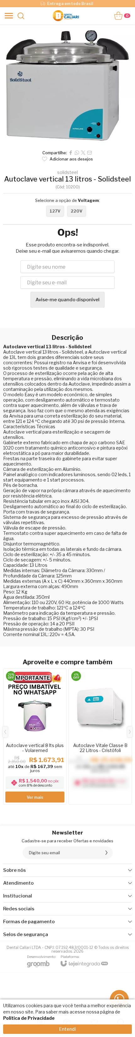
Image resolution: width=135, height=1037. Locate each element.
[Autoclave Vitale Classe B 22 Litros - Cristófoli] (100, 736)
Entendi (67, 1029)
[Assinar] (106, 852)
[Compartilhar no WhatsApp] (77, 152)
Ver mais (35, 797)
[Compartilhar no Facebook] (70, 152)
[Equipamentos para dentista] (66, 16)
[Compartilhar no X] (83, 152)
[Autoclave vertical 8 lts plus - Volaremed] (34, 736)
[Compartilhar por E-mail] (89, 152)
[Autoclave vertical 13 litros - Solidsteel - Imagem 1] (67, 85)
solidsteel (67, 172)
